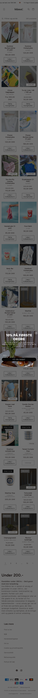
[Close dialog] (36, 333)
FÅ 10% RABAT (19, 359)
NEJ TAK (19, 363)
